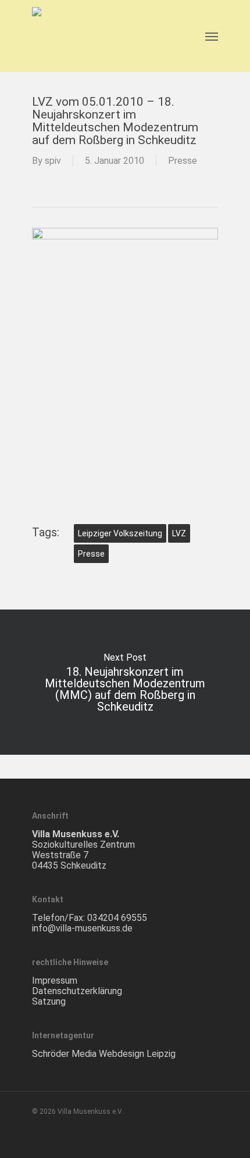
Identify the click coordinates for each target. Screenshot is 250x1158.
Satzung (49, 1001)
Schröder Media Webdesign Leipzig (104, 1053)
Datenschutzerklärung (77, 990)
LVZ (179, 533)
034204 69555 (117, 917)
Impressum (54, 980)
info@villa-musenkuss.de (82, 928)
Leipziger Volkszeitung (120, 533)
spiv (53, 160)
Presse (182, 160)
